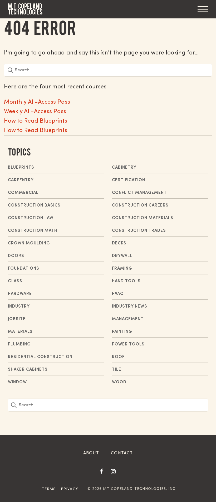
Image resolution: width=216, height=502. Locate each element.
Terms (49, 489)
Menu (203, 9)
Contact (122, 453)
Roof (118, 357)
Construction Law (30, 218)
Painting (122, 332)
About (91, 453)
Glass (15, 281)
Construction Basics (34, 205)
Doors (16, 256)
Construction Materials (142, 218)
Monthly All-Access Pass (37, 102)
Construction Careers (140, 205)
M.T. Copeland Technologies (25, 9)
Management (128, 319)
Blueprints (21, 167)
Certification (128, 180)
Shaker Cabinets (28, 370)
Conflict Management (139, 193)
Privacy (69, 489)
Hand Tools (126, 281)
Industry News (129, 306)
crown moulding (29, 243)
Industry (19, 306)
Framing (122, 269)
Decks (119, 243)
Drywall (122, 256)
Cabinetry (124, 167)
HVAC (117, 294)
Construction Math (32, 231)
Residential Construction (40, 357)
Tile (116, 370)
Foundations (23, 269)
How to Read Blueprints (35, 121)
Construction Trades (139, 231)
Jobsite (17, 319)
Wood (119, 382)
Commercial (23, 193)
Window (17, 382)
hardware (20, 294)
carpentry (21, 180)
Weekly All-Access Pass (35, 112)
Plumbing (19, 344)
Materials (20, 332)
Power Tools (128, 344)
